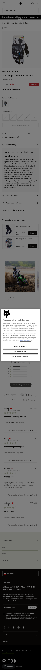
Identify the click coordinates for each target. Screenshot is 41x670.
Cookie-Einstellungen (20, 346)
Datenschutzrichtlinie (25, 340)
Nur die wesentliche (20, 351)
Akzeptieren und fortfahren (20, 356)
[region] (20, 335)
